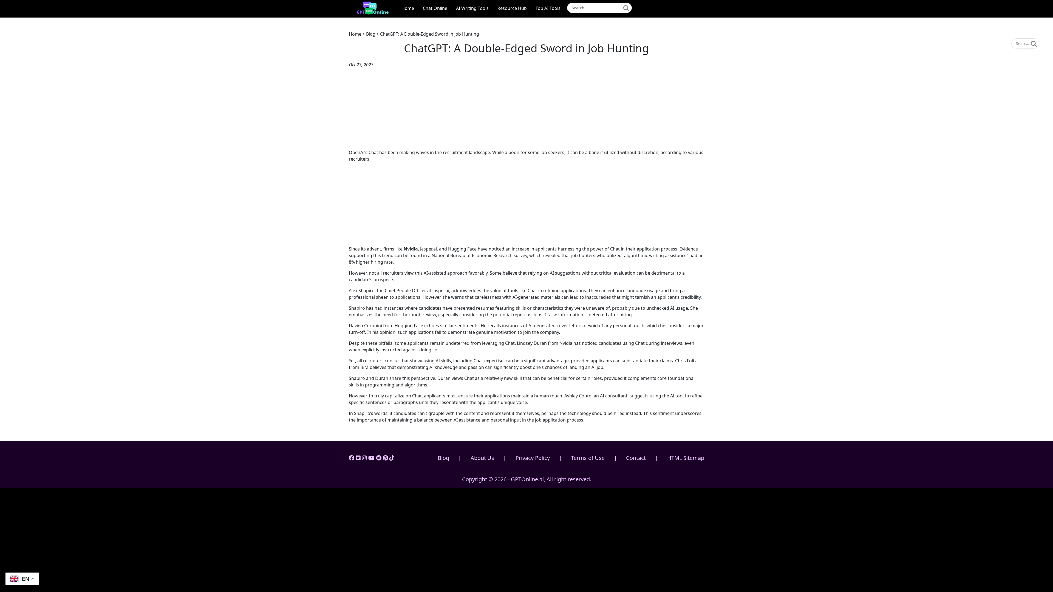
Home (407, 8)
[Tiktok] (391, 458)
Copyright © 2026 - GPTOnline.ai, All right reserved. (526, 479)
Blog (370, 34)
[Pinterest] (385, 458)
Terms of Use (588, 458)
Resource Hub (512, 8)
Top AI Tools (548, 8)
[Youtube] (371, 458)
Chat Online (435, 8)
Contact (636, 458)
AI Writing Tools (472, 8)
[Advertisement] (526, 108)
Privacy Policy (533, 458)
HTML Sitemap (685, 458)
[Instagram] (364, 458)
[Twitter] (358, 458)
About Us (482, 458)
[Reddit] (378, 458)
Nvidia (411, 249)
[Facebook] (351, 458)
